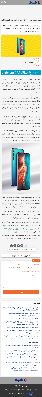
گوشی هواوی (16, 256)
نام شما (36, 264)
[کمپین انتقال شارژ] (21, 72)
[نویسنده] (37, 62)
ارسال (21, 292)
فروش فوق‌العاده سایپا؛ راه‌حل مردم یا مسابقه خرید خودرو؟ (22, 358)
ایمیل (18, 264)
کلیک (10, 390)
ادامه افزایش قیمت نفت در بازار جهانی (25, 319)
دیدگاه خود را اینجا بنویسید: (30, 271)
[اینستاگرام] (16, 386)
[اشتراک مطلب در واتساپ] (11, 245)
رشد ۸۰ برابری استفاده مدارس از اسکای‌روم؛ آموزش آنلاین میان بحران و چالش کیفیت (22, 323)
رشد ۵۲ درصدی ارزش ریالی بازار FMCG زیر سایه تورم (21, 351)
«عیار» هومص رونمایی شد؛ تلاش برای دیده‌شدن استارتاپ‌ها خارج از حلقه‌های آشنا (23, 314)
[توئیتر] (18, 246)
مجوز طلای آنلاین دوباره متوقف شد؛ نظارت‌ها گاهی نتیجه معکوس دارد (22, 331)
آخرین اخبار (36, 303)
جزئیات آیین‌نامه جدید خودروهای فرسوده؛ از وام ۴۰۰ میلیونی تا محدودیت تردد (21, 363)
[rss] (26, 386)
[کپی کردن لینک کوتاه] (21, 249)
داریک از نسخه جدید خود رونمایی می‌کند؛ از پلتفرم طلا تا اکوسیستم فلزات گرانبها (20, 309)
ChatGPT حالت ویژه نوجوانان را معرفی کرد (24, 339)
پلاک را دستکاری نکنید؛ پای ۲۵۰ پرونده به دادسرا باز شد (20, 336)
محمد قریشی (28, 62)
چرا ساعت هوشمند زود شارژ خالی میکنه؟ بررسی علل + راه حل (20, 346)
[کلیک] (35, 2)
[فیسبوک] (14, 246)
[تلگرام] (21, 246)
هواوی (34, 86)
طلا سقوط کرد (33, 342)
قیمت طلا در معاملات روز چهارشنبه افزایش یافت (22, 327)
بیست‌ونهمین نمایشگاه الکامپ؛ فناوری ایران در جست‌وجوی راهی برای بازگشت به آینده (23, 369)
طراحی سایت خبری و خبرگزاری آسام (18, 394)
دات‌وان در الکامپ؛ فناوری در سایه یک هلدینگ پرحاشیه (20, 354)
